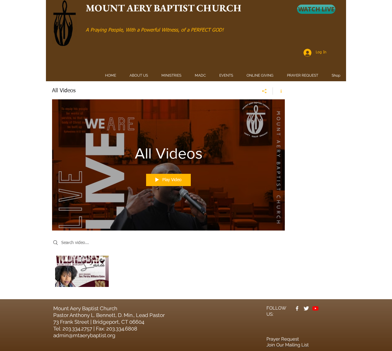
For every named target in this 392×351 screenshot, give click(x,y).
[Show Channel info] (279, 91)
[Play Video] (82, 271)
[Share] (264, 91)
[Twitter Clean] (306, 308)
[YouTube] (315, 308)
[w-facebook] (297, 308)
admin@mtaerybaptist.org (84, 335)
